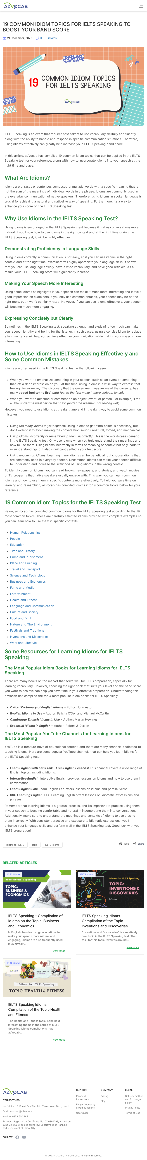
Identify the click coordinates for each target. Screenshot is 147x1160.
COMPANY (107, 1090)
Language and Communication (32, 606)
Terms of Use (132, 1112)
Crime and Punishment (26, 557)
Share (141, 843)
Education (17, 544)
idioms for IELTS (15, 844)
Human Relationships (25, 532)
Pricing (104, 1096)
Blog (103, 1101)
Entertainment (20, 594)
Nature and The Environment (31, 624)
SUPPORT (81, 1090)
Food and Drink (21, 618)
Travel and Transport (25, 569)
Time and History (22, 551)
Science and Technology (27, 575)
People (15, 538)
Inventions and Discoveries (29, 637)
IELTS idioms (48, 38)
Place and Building (23, 563)
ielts (34, 844)
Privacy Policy (132, 1107)
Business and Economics (28, 581)
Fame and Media (22, 587)
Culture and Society (24, 612)
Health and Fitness (23, 600)
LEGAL (128, 1090)
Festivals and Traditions (27, 630)
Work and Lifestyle (23, 643)
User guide (82, 1112)
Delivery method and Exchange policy (134, 1099)
